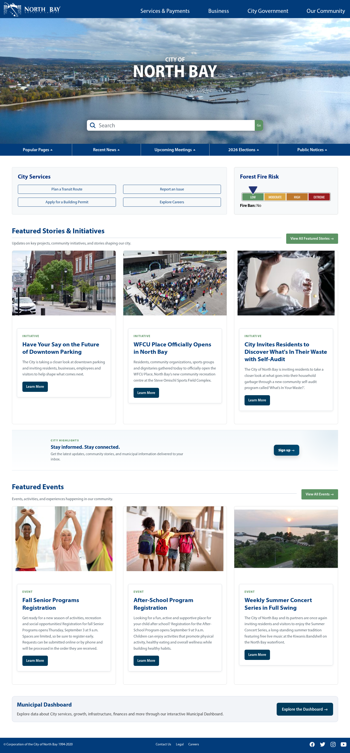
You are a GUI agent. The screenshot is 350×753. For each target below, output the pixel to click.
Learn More (35, 386)
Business (218, 10)
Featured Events (38, 486)
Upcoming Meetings (173, 149)
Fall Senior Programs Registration (50, 603)
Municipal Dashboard (44, 704)
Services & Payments (165, 10)
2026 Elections (241, 149)
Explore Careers (172, 202)
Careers (193, 744)
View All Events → (320, 494)
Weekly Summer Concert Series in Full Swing (278, 603)
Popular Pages (36, 149)
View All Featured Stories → (312, 238)
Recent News (104, 149)
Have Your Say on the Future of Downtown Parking (60, 348)
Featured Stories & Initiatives (58, 230)
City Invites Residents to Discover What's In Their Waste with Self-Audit (286, 352)
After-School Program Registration (163, 603)
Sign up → (286, 450)
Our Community (326, 10)
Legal (180, 744)
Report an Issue (172, 189)
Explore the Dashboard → (305, 709)
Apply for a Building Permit (66, 202)
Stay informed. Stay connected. (85, 447)
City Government (268, 10)
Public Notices (310, 149)
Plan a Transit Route (66, 189)
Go (259, 125)
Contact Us (163, 744)
